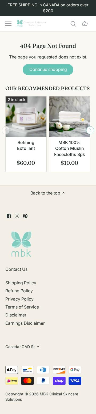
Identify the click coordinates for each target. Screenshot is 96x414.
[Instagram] (17, 215)
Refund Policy (19, 290)
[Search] (73, 23)
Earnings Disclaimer (25, 323)
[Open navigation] (8, 24)
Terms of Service (22, 307)
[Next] (90, 130)
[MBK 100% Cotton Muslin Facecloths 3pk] (69, 116)
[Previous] (6, 130)
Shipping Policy (20, 282)
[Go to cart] (85, 23)
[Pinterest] (25, 215)
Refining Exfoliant (26, 145)
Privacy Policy (19, 299)
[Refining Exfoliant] (26, 116)
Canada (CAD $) (20, 346)
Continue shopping (48, 69)
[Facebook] (9, 215)
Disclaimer (15, 315)
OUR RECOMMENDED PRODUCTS (47, 88)
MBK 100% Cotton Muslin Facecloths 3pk (69, 148)
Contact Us (16, 269)
